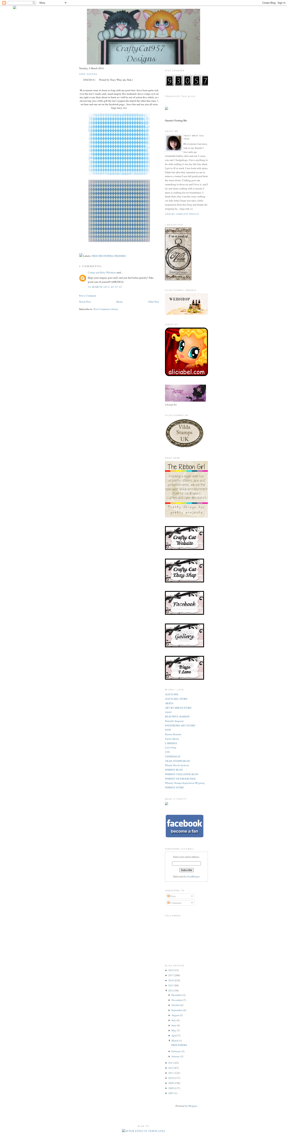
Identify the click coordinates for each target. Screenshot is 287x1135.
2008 (171, 1088)
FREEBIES (120, 256)
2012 (171, 1068)
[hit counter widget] (187, 85)
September (177, 1010)
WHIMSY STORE (174, 787)
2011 (171, 1073)
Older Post (153, 301)
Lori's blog (170, 747)
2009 (171, 1083)
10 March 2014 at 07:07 (105, 287)
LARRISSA (171, 743)
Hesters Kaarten (173, 734)
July (173, 1020)
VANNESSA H (172, 756)
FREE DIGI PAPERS (102, 256)
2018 (171, 970)
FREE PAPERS (88, 74)
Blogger (192, 1106)
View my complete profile (182, 214)
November (176, 1000)
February (176, 1051)
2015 (171, 985)
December (176, 995)
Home (119, 301)
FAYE (168, 729)
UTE (167, 752)
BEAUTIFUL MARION (177, 716)
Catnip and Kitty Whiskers (102, 272)
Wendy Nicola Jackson (177, 765)
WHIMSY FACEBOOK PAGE (180, 778)
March (174, 1040)
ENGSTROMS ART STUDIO (180, 725)
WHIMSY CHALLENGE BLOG (181, 774)
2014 (171, 990)
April (174, 1035)
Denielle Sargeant (174, 721)
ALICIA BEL (172, 694)
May (173, 1030)
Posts (173, 896)
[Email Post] (134, 79)
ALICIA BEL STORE (176, 698)
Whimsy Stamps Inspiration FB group (185, 783)
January (175, 1056)
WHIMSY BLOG (174, 769)
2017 (171, 975)
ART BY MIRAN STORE (178, 707)
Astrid (168, 712)
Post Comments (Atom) (106, 309)
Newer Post (85, 301)
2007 (171, 1093)
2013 (171, 1062)
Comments (176, 902)
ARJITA (169, 703)
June (173, 1025)
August (175, 1015)
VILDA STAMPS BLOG (177, 761)
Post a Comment (87, 295)
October (175, 1005)
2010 (171, 1078)
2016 (171, 980)
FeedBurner (193, 876)
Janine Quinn (172, 738)
